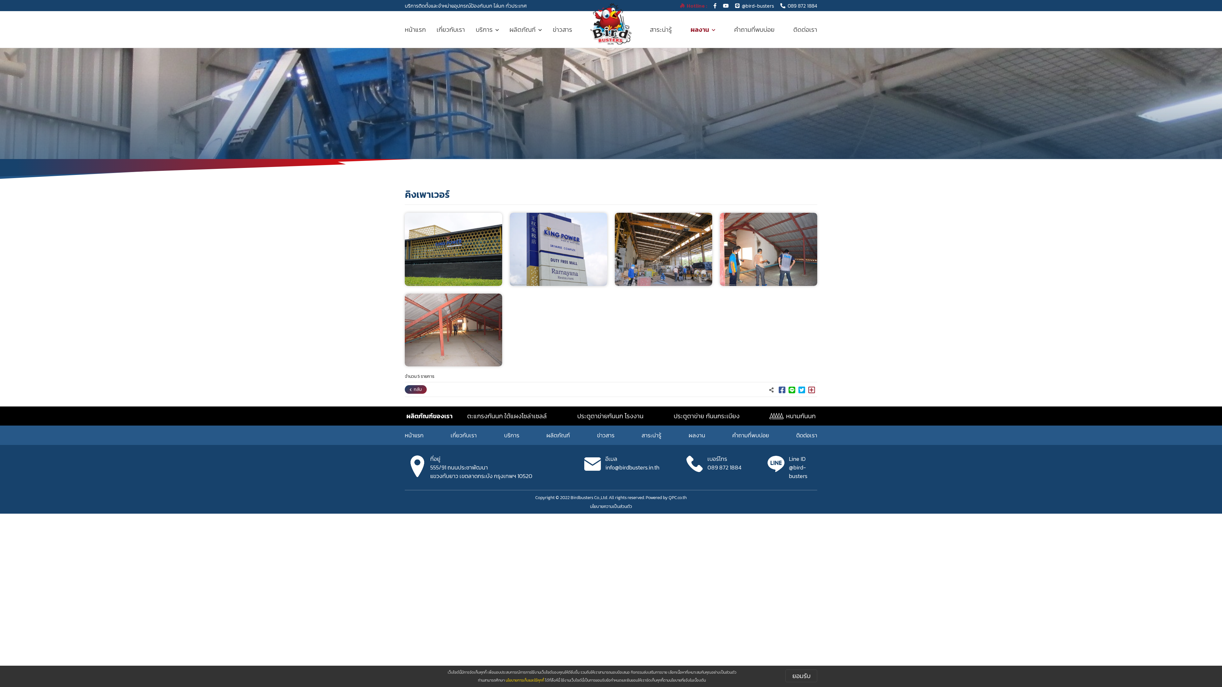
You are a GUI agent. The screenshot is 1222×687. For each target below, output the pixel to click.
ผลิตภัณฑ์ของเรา (429, 416)
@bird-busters (758, 6)
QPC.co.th (678, 497)
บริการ (484, 29)
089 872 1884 (802, 6)
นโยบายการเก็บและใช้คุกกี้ (525, 680)
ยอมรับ (801, 676)
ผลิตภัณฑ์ (522, 29)
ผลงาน (700, 29)
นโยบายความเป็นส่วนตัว (611, 506)
